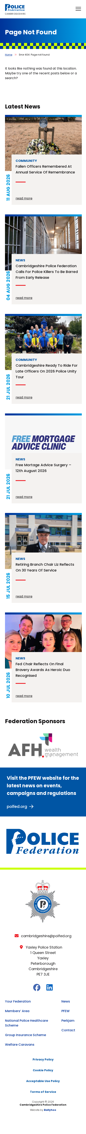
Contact (68, 1030)
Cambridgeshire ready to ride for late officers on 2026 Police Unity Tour (47, 371)
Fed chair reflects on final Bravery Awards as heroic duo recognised (43, 669)
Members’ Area (17, 1011)
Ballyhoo (50, 1110)
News (65, 1001)
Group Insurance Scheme (25, 1035)
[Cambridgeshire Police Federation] (15, 10)
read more (24, 198)
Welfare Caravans (19, 1044)
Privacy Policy (43, 1059)
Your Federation (18, 1001)
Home (8, 54)
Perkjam (67, 1020)
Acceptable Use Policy (43, 1081)
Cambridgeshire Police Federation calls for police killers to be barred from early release (47, 271)
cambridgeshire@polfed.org (46, 935)
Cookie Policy (43, 1070)
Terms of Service (43, 1092)
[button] (39, 757)
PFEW (65, 1011)
